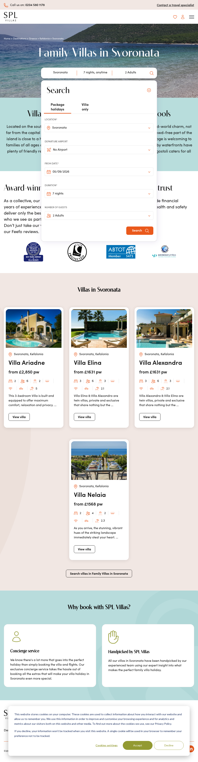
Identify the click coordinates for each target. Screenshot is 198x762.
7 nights (58, 193)
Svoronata (59, 127)
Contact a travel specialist (175, 5)
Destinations (19, 38)
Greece (33, 38)
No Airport (60, 149)
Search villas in (99, 573)
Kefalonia (45, 38)
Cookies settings (107, 745)
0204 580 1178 (35, 5)
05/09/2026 (61, 171)
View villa (19, 417)
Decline (168, 745)
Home (7, 38)
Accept (137, 745)
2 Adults (58, 215)
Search (137, 230)
